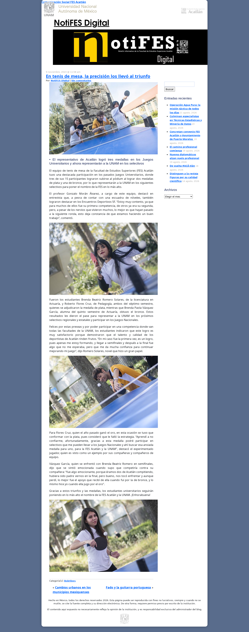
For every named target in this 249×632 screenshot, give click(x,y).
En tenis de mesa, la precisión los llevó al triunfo (98, 76)
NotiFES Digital (81, 22)
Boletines (70, 581)
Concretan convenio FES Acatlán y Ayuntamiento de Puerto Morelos (185, 135)
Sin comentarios (81, 80)
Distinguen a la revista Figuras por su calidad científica (184, 177)
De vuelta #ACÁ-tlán (182, 165)
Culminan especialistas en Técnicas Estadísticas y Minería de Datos (186, 119)
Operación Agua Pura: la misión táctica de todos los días (185, 108)
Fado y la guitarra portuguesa (128, 587)
